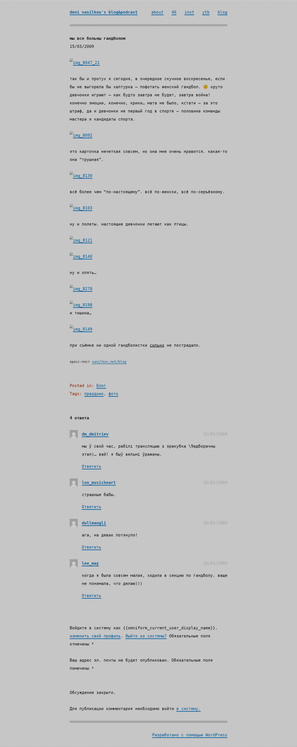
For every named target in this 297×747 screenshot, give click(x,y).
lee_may (90, 563)
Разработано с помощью (178, 734)
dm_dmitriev (95, 434)
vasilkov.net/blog (109, 362)
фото (113, 393)
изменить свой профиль (95, 636)
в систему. (188, 708)
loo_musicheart (99, 482)
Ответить (91, 466)
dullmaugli (94, 522)
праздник (94, 393)
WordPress (216, 734)
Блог (101, 385)
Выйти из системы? (146, 636)
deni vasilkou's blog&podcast (104, 12)
